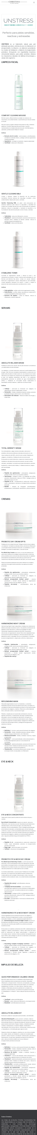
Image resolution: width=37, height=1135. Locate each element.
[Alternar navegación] (34, 2)
